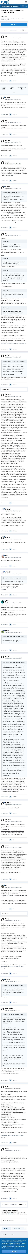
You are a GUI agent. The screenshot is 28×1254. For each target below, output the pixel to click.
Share (6, 1228)
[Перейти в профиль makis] (2, 846)
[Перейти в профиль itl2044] (2, 98)
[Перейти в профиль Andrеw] (2, 141)
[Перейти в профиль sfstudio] (2, 510)
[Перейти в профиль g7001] (2, 602)
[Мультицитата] (10, 81)
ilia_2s (7, 630)
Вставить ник (4, 80)
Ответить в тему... (9, 1220)
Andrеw (7, 140)
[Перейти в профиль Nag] (2, 556)
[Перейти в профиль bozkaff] (2, 356)
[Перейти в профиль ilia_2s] (2, 631)
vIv (6, 885)
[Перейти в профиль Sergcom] (2, 395)
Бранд (7, 919)
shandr (7, 162)
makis (7, 846)
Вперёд (22, 30)
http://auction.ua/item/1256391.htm (9, 789)
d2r (6, 16)
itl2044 (7, 97)
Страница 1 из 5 (14, 30)
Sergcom (8, 394)
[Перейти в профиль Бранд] (2, 919)
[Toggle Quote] (3, 192)
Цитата (14, 80)
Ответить (14, 24)
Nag (6, 555)
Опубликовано (13, 38)
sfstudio (7, 509)
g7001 (7, 601)
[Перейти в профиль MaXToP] (2, 803)
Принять (14, 1251)
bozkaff (7, 355)
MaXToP (7, 803)
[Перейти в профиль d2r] (2, 37)
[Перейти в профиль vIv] (2, 886)
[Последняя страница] (26, 30)
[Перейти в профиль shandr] (2, 162)
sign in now (10, 1213)
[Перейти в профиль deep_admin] (2, 1009)
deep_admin (9, 1008)
